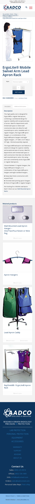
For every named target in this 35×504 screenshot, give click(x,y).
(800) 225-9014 (20, 470)
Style (7, 81)
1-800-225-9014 (18, 1)
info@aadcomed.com (19, 477)
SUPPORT (17, 451)
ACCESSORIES (17, 441)
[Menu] (29, 7)
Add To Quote (18, 92)
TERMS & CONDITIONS (23, 496)
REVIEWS (17, 454)
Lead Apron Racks (23, 98)
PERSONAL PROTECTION (17, 434)
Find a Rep (26, 485)
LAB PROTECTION (17, 430)
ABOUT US (17, 458)
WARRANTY (17, 447)
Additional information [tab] (20, 106)
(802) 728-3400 (21, 474)
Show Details (24, 340)
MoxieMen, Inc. (25, 499)
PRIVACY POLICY (10, 496)
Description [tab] (8, 106)
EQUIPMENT (17, 438)
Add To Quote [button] (11, 340)
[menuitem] (25, 7)
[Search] (25, 7)
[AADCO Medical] (14, 7)
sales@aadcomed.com (18, 2)
